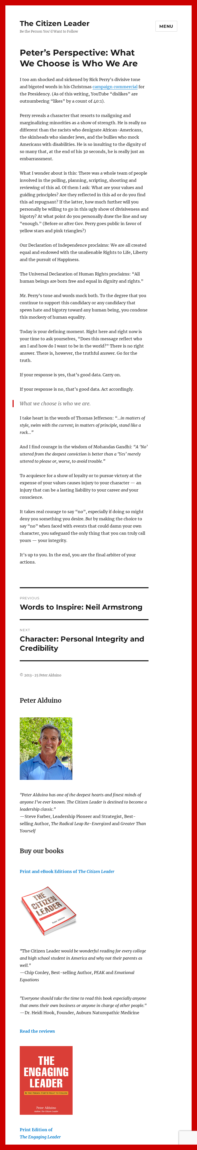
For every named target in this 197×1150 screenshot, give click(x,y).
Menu (166, 26)
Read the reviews (37, 1031)
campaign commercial (115, 86)
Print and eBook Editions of (67, 871)
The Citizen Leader (55, 23)
